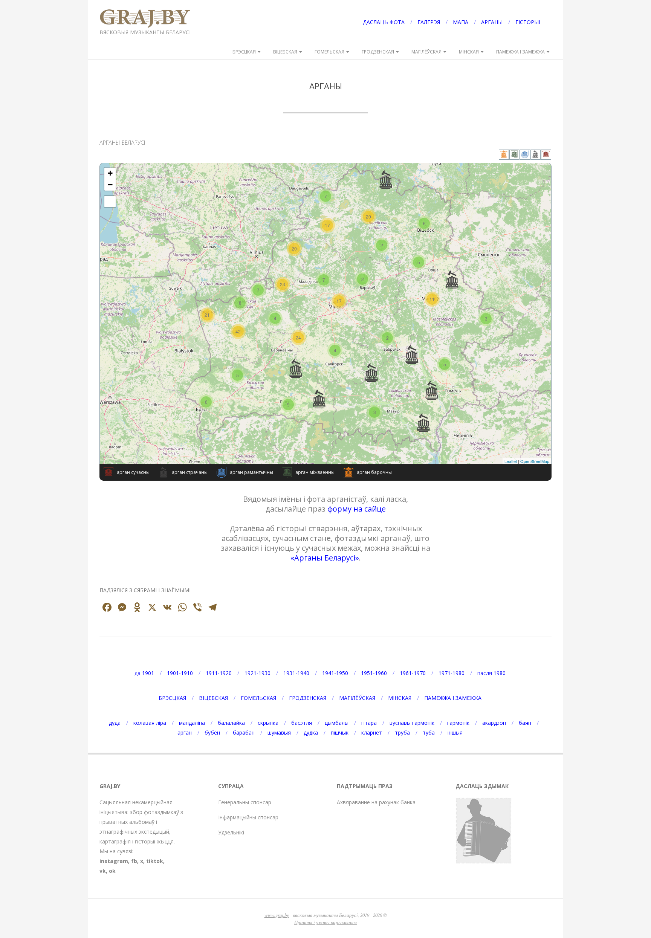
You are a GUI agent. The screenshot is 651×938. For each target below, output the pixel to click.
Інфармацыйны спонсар (248, 817)
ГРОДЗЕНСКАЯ (378, 52)
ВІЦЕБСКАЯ (285, 52)
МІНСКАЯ (469, 52)
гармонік (458, 722)
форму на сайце (356, 509)
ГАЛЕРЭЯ (428, 22)
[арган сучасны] (546, 156)
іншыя (455, 732)
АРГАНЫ (492, 22)
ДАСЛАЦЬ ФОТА (384, 22)
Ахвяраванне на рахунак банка (376, 802)
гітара (369, 722)
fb (134, 861)
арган (184, 732)
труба (402, 732)
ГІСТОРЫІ (527, 22)
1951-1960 (374, 673)
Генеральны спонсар (244, 802)
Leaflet (510, 461)
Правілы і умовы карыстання (325, 922)
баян (525, 722)
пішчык (339, 732)
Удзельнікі (231, 832)
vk (102, 870)
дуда (115, 722)
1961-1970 (413, 673)
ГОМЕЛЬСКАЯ (329, 52)
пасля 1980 (491, 673)
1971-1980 (452, 673)
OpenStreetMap (534, 461)
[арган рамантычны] (525, 156)
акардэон (494, 722)
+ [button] (110, 173)
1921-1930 (257, 673)
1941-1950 (335, 673)
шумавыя (279, 732)
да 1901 (144, 673)
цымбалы (336, 722)
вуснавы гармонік (412, 722)
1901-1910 (180, 673)
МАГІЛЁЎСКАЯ (426, 52)
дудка (311, 732)
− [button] (110, 184)
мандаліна (192, 722)
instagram (113, 861)
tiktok (154, 861)
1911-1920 (219, 673)
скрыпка (268, 722)
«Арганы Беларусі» (324, 558)
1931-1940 (296, 673)
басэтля (301, 722)
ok (112, 870)
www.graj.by (276, 915)
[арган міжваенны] (514, 156)
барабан (244, 732)
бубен (212, 732)
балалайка (231, 722)
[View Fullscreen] (110, 201)
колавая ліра (149, 722)
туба (429, 732)
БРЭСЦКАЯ (244, 52)
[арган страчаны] (535, 156)
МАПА (460, 22)
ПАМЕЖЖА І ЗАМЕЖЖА (520, 52)
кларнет (371, 732)
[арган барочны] (504, 156)
